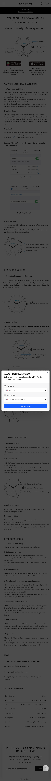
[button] (25, 390)
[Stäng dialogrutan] (47, 372)
